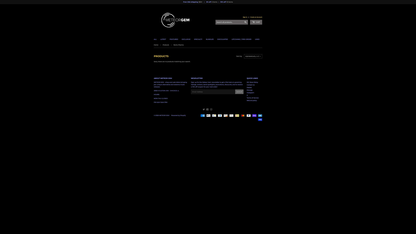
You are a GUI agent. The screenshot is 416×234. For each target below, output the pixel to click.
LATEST (163, 39)
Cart (257, 22)
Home (156, 45)
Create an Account (256, 17)
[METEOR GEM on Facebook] (207, 110)
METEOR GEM (164, 115)
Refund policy (252, 100)
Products (166, 45)
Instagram (250, 92)
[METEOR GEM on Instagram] (211, 110)
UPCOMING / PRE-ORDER (241, 39)
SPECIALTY (198, 39)
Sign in (245, 17)
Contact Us (251, 85)
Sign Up (239, 92)
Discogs (250, 90)
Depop (249, 87)
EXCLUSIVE (186, 39)
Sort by (239, 56)
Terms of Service (253, 98)
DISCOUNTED (222, 39)
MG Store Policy (252, 82)
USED (257, 39)
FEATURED (174, 39)
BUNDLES (210, 39)
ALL (155, 39)
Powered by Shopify (178, 115)
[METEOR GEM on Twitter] (204, 110)
